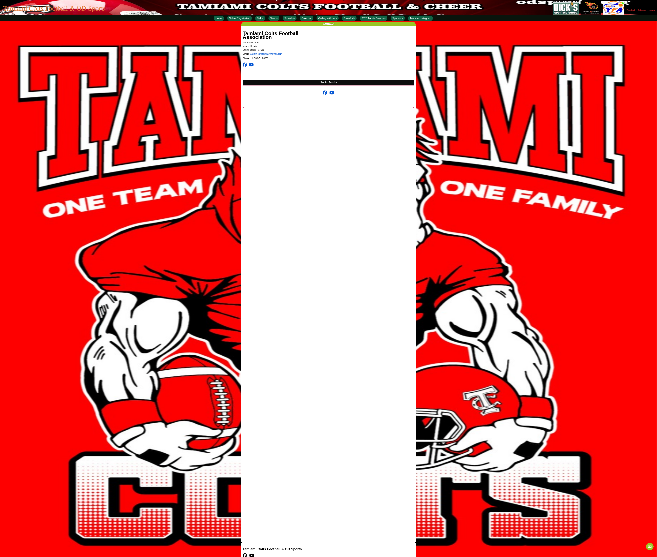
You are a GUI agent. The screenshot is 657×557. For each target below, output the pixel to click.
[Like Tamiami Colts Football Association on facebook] (246, 65)
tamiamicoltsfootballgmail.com (266, 54)
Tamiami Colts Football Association (270, 35)
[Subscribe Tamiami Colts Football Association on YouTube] (252, 65)
